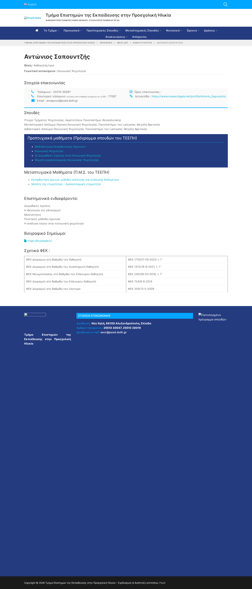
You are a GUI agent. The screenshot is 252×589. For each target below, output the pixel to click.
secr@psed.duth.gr (113, 332)
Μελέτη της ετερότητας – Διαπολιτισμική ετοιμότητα (66, 184)
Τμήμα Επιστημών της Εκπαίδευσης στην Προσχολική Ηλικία (108, 15)
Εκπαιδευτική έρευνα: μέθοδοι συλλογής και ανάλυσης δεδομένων (75, 179)
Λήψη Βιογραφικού (39, 240)
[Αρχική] (37, 30)
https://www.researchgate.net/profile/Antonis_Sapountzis (189, 96)
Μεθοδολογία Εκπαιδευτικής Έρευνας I (60, 146)
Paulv (162, 582)
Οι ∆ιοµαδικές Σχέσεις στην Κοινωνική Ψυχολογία (68, 155)
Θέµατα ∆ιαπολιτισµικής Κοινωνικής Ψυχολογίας (67, 160)
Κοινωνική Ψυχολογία (49, 151)
